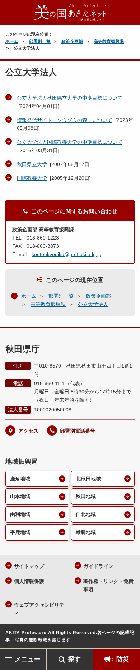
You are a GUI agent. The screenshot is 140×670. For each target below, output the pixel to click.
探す (74, 659)
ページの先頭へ (127, 638)
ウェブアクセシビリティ (39, 609)
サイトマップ (29, 566)
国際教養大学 (32, 178)
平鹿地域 (20, 532)
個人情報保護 (29, 581)
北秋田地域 (88, 479)
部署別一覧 (40, 41)
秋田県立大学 (32, 164)
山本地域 (20, 496)
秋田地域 (86, 496)
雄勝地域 (86, 532)
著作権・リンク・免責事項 (108, 585)
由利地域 (20, 514)
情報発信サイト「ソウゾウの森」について (64, 120)
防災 (122, 659)
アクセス (28, 431)
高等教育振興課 (109, 41)
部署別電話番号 (77, 431)
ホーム (11, 41)
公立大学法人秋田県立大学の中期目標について (69, 98)
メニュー (28, 659)
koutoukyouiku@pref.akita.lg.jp (66, 254)
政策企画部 (72, 41)
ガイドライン (98, 566)
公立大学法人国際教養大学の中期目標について (69, 142)
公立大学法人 (93, 304)
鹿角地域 (20, 479)
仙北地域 (86, 514)
